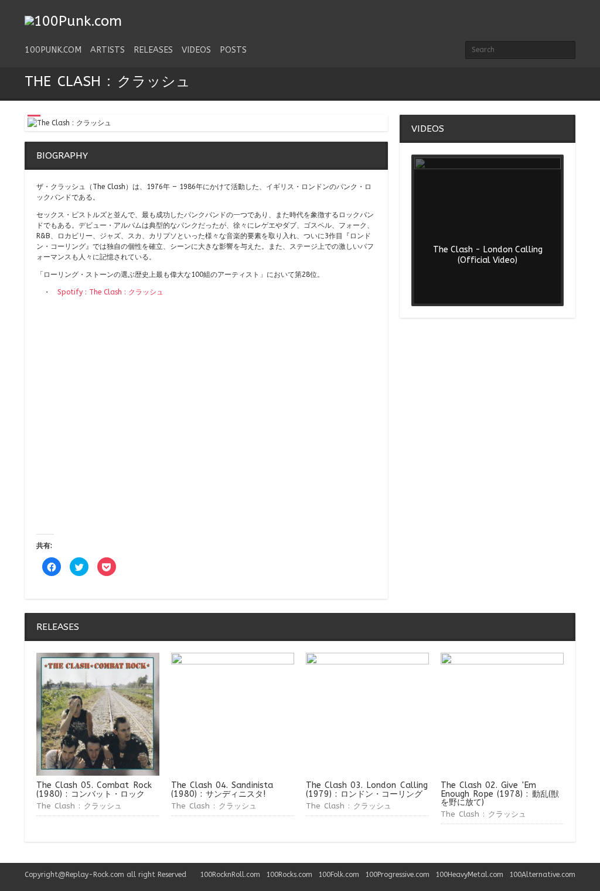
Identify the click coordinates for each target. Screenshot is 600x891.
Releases (153, 50)
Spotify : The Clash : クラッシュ (110, 292)
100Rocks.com (289, 875)
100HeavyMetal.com (469, 875)
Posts (233, 50)
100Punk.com (53, 50)
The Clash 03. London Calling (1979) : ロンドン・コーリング (367, 789)
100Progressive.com (397, 875)
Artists (107, 50)
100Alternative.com (542, 875)
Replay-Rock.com (95, 875)
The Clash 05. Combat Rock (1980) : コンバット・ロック (94, 789)
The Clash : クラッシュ (79, 805)
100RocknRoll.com (230, 875)
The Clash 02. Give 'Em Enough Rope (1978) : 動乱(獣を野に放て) (500, 793)
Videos (196, 50)
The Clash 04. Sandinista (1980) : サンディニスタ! (222, 789)
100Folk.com (338, 875)
